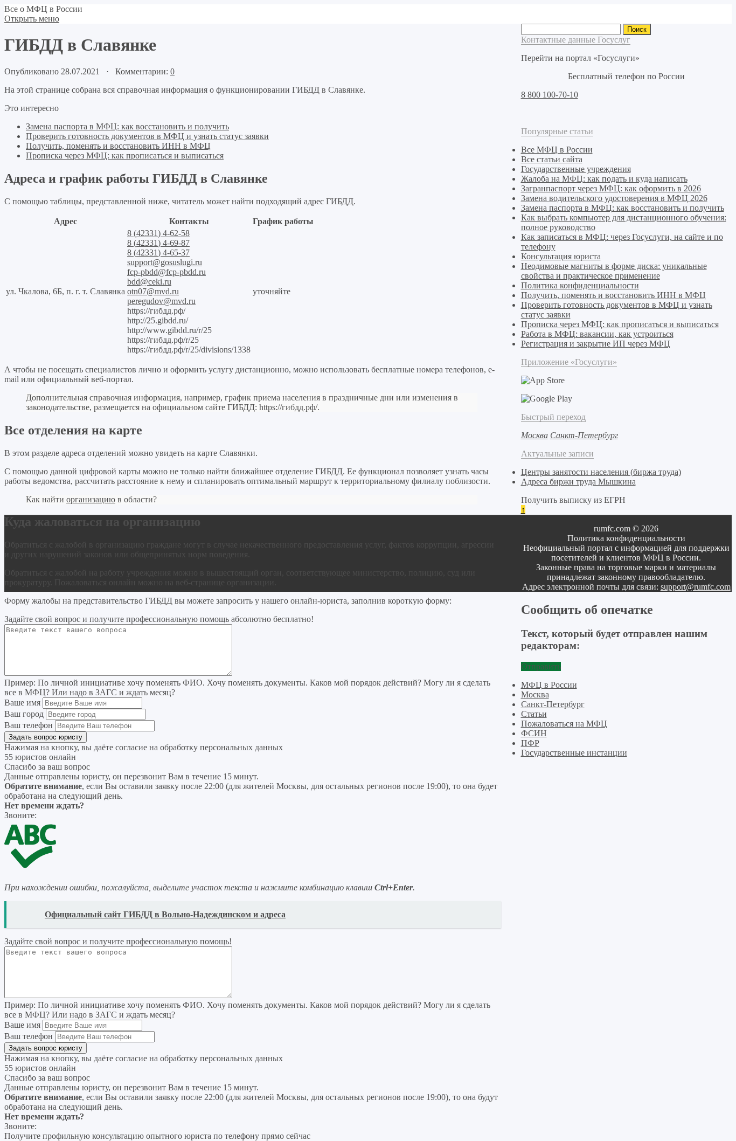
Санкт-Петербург (553, 704)
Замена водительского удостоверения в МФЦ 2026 (614, 198)
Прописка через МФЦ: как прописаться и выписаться (125, 155)
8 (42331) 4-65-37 (158, 252)
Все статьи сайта (551, 159)
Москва (535, 694)
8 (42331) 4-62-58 (158, 233)
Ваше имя (22, 702)
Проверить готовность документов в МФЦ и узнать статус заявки (147, 136)
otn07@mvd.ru (153, 291)
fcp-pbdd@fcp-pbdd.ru (166, 271)
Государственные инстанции (574, 752)
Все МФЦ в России (557, 149)
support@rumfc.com (696, 586)
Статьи (534, 713)
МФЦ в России (549, 684)
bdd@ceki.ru (149, 281)
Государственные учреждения (576, 169)
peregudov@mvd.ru (161, 301)
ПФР (530, 743)
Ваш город (24, 713)
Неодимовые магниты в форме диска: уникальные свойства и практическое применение (614, 270)
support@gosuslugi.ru (164, 262)
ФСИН (534, 733)
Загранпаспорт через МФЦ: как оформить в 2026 (611, 188)
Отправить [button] (541, 666)
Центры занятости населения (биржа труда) (601, 471)
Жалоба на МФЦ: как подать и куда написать (604, 178)
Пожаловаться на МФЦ (564, 723)
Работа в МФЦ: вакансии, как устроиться (597, 333)
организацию (90, 499)
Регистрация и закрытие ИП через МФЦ (595, 343)
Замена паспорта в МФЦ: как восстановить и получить (127, 126)
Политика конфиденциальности (580, 285)
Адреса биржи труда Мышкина (578, 481)
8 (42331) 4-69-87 (158, 242)
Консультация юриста (561, 256)
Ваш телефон (28, 725)
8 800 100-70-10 (549, 94)
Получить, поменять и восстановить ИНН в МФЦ (118, 145)
